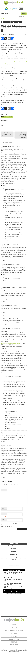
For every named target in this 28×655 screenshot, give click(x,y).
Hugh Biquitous (7, 146)
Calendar (14, 645)
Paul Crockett (7, 446)
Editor (4, 34)
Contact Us (20, 650)
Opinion (3, 18)
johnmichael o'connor (11, 189)
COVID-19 (13, 560)
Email (4, 514)
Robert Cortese (7, 305)
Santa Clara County (13, 546)
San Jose (13, 551)
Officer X (5, 433)
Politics (11, 116)
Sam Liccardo (6, 328)
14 (26, 34)
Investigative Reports (14, 630)
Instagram (17, 651)
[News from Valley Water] (14, 8)
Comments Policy (4, 650)
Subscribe (24, 650)
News (14, 625)
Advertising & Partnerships (12, 650)
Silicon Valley (13, 557)
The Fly (14, 633)
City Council (13, 548)
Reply (3, 185)
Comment (3, 490)
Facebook (10, 651)
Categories (5, 13)
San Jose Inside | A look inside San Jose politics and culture (14, 620)
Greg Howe (6, 244)
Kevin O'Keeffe (9, 316)
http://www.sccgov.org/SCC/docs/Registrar (10, 343)
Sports (14, 636)
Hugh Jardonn (7, 264)
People (14, 642)
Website (3, 519)
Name (4, 508)
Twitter (14, 651)
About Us (23, 649)
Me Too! (7, 278)
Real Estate (14, 639)
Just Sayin (10, 211)
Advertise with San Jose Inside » (14, 565)
